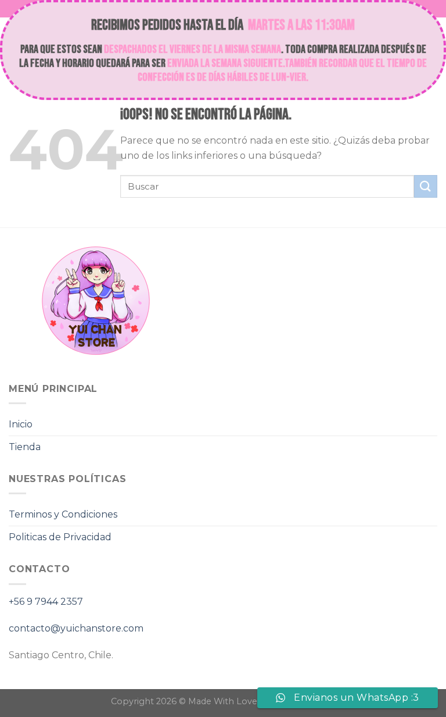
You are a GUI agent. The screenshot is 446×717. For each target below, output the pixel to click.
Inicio (21, 424)
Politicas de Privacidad (60, 537)
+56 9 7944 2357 (46, 601)
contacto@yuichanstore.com (76, 628)
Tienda (25, 446)
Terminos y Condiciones (63, 514)
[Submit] (425, 186)
